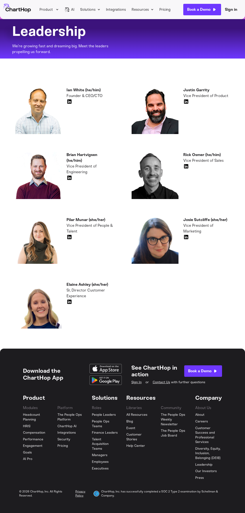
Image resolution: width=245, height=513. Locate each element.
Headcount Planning (31, 417)
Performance (33, 439)
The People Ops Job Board (173, 433)
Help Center (135, 446)
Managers (99, 455)
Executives (100, 468)
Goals (27, 452)
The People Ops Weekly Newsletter (173, 419)
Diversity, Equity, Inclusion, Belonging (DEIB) (208, 453)
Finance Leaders (105, 433)
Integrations (116, 9)
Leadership (203, 465)
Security (63, 439)
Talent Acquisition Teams (100, 444)
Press (199, 478)
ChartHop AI (67, 426)
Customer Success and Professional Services (205, 435)
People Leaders (104, 415)
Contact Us (161, 382)
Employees (100, 462)
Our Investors (206, 471)
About (199, 415)
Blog (129, 421)
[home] (17, 9)
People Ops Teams (100, 423)
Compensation (34, 433)
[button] (49, 9)
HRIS (27, 426)
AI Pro (27, 459)
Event (130, 428)
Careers (201, 421)
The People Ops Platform (69, 417)
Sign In (136, 382)
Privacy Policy (80, 493)
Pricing (165, 9)
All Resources (136, 415)
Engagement (32, 446)
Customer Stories (134, 436)
